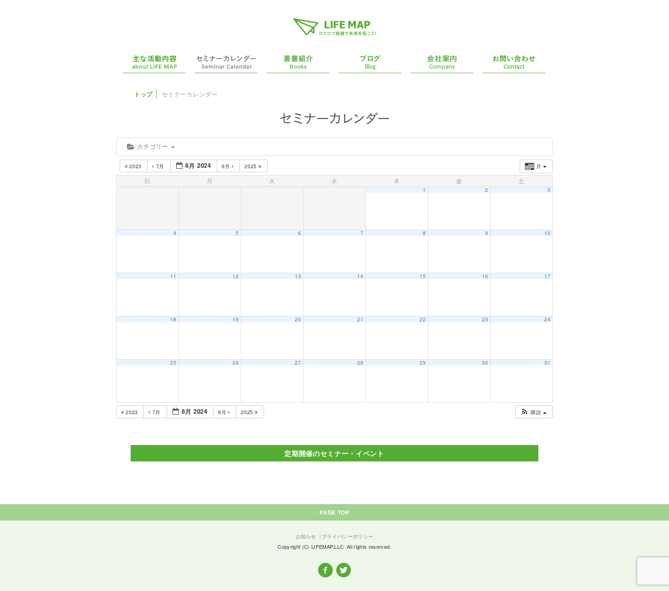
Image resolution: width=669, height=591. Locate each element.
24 (547, 319)
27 (298, 362)
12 (235, 276)
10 (547, 233)
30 (485, 362)
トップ (143, 94)
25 (173, 362)
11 (173, 276)
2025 (251, 166)
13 (298, 276)
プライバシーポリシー (347, 536)
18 (173, 319)
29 (423, 362)
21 (360, 319)
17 (547, 276)
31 (547, 362)
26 (235, 362)
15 (423, 276)
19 (235, 319)
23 (485, 319)
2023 (135, 166)
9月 (227, 166)
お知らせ (306, 536)
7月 (160, 166)
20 (298, 319)
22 (423, 319)
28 (360, 362)
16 (485, 276)
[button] (534, 412)
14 (360, 276)
